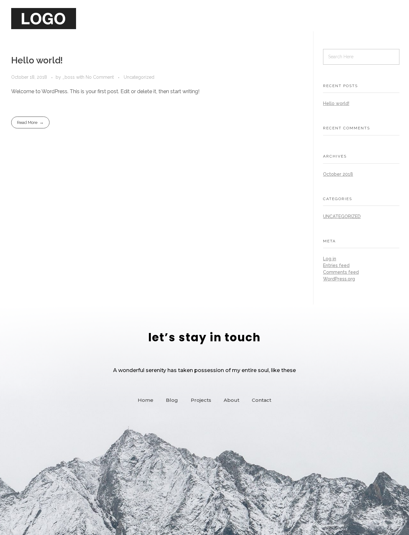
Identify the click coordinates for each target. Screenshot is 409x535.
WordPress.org (339, 278)
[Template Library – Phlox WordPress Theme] (43, 18)
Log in (329, 258)
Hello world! (37, 60)
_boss (69, 77)
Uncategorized (139, 77)
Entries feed (336, 265)
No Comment (100, 77)
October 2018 (338, 174)
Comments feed (341, 272)
